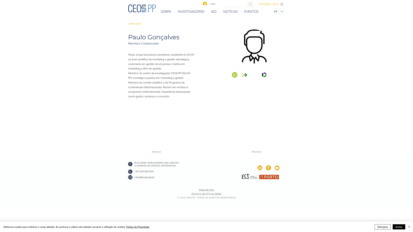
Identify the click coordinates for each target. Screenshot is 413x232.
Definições (382, 226)
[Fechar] (409, 226)
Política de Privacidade (137, 226)
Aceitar (399, 226)
